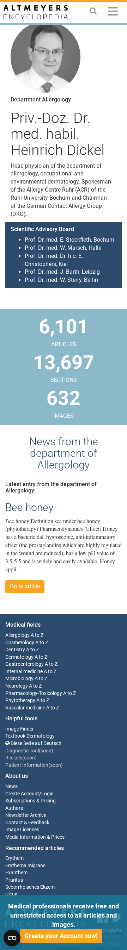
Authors (14, 808)
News (11, 786)
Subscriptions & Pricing (30, 801)
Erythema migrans (25, 866)
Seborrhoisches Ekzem (30, 887)
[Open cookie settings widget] (12, 938)
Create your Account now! (61, 935)
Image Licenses (22, 830)
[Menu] (113, 12)
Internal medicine (24, 672)
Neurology (16, 686)
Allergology (17, 635)
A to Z (37, 635)
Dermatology (19, 657)
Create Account (22, 794)
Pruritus (14, 880)
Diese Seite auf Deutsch (35, 743)
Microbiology (19, 679)
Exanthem (16, 873)
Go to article (25, 586)
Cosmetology (19, 643)
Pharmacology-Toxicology (33, 693)
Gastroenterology (24, 664)
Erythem (14, 858)
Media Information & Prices (35, 837)
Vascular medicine (25, 708)
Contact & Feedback (27, 823)
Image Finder (19, 729)
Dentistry (15, 650)
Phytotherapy (20, 700)
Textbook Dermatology (30, 736)
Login (47, 794)
